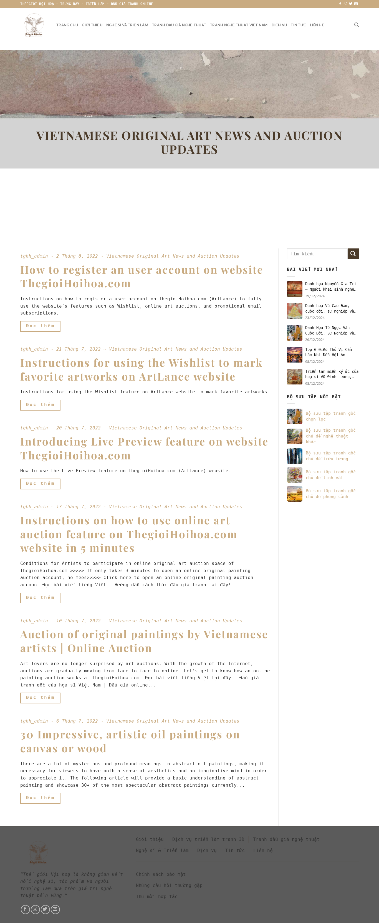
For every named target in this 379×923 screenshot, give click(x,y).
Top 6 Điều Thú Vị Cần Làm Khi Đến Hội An (328, 352)
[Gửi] (353, 253)
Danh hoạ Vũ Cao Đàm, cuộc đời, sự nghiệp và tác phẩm (329, 308)
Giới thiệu (92, 25)
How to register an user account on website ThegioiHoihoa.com (141, 276)
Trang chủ (67, 25)
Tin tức (298, 25)
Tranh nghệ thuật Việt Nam (238, 25)
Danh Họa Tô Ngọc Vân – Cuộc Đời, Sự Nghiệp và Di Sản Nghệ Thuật (329, 330)
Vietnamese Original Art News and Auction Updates (172, 256)
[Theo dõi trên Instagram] (345, 4)
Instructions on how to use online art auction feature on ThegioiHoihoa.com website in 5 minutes (129, 534)
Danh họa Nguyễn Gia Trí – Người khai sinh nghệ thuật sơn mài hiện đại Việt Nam (330, 286)
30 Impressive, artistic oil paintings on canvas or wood (130, 741)
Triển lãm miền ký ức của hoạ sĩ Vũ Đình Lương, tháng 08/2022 (331, 374)
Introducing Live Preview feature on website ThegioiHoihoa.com (144, 448)
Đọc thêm (40, 325)
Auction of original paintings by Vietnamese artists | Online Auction (144, 641)
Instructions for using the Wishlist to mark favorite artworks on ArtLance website (141, 369)
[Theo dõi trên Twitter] (350, 4)
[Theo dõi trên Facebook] (340, 4)
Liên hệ (317, 25)
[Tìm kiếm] (356, 24)
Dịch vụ (279, 25)
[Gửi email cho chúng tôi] (356, 4)
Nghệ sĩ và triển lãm (127, 25)
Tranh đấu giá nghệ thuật (179, 25)
